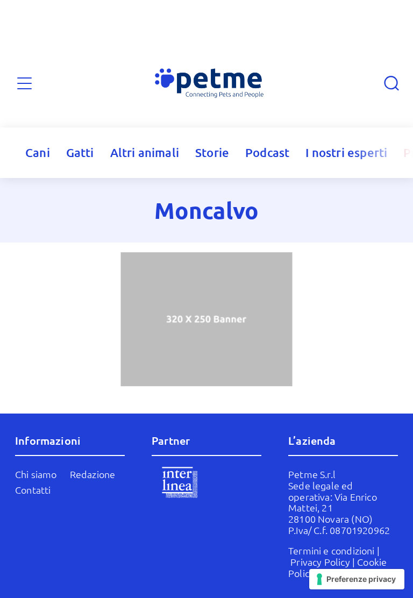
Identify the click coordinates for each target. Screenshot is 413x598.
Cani (37, 152)
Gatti (80, 152)
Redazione (93, 474)
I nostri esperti (346, 152)
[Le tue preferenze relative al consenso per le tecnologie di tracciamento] (356, 579)
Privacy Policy (320, 562)
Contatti (33, 489)
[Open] (24, 83)
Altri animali (144, 152)
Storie (212, 152)
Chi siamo (36, 474)
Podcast (267, 152)
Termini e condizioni (331, 550)
